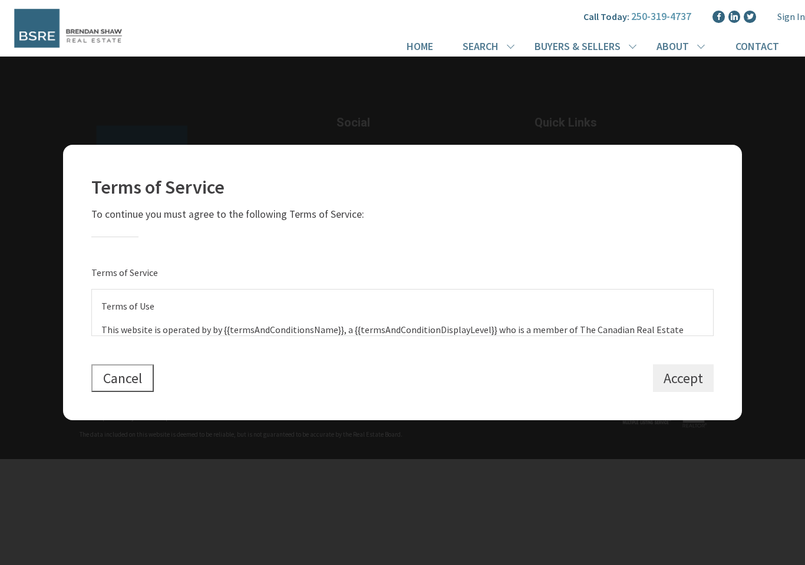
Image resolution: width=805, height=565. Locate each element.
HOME (420, 46)
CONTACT (757, 46)
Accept (683, 378)
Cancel (122, 378)
